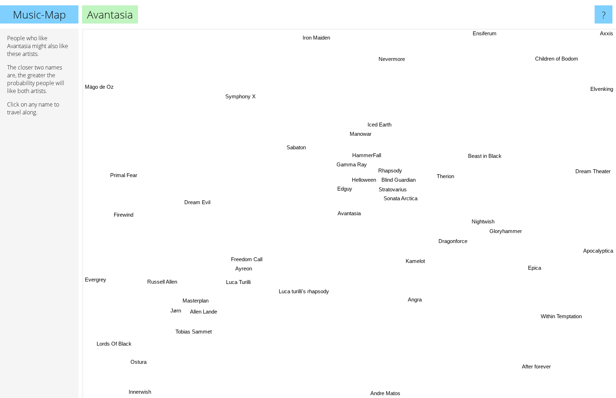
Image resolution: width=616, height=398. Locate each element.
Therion (445, 176)
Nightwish (483, 221)
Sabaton (296, 147)
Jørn (175, 310)
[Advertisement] (39, 230)
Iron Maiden (316, 38)
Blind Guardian (399, 180)
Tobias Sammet (193, 332)
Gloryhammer (505, 231)
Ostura (138, 362)
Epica (534, 268)
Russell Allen (162, 282)
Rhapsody (390, 170)
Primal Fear (123, 175)
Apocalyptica (598, 251)
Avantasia (349, 213)
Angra (415, 299)
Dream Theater (593, 171)
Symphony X (240, 96)
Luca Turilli (238, 282)
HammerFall (366, 155)
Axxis (606, 33)
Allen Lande (203, 312)
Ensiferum (485, 33)
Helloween (364, 180)
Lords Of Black (114, 344)
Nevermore (392, 59)
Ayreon (243, 269)
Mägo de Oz (99, 87)
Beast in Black (485, 156)
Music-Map (39, 14)
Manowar (360, 134)
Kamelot (415, 261)
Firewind (123, 215)
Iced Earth (379, 125)
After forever (536, 366)
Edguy (345, 189)
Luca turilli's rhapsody (304, 291)
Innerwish (140, 392)
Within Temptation (561, 316)
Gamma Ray (352, 164)
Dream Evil (197, 202)
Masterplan (196, 301)
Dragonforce (452, 241)
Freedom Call (246, 260)
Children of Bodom (556, 59)
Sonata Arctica (400, 198)
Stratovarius (393, 189)
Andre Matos (386, 393)
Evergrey (95, 279)
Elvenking (601, 89)
